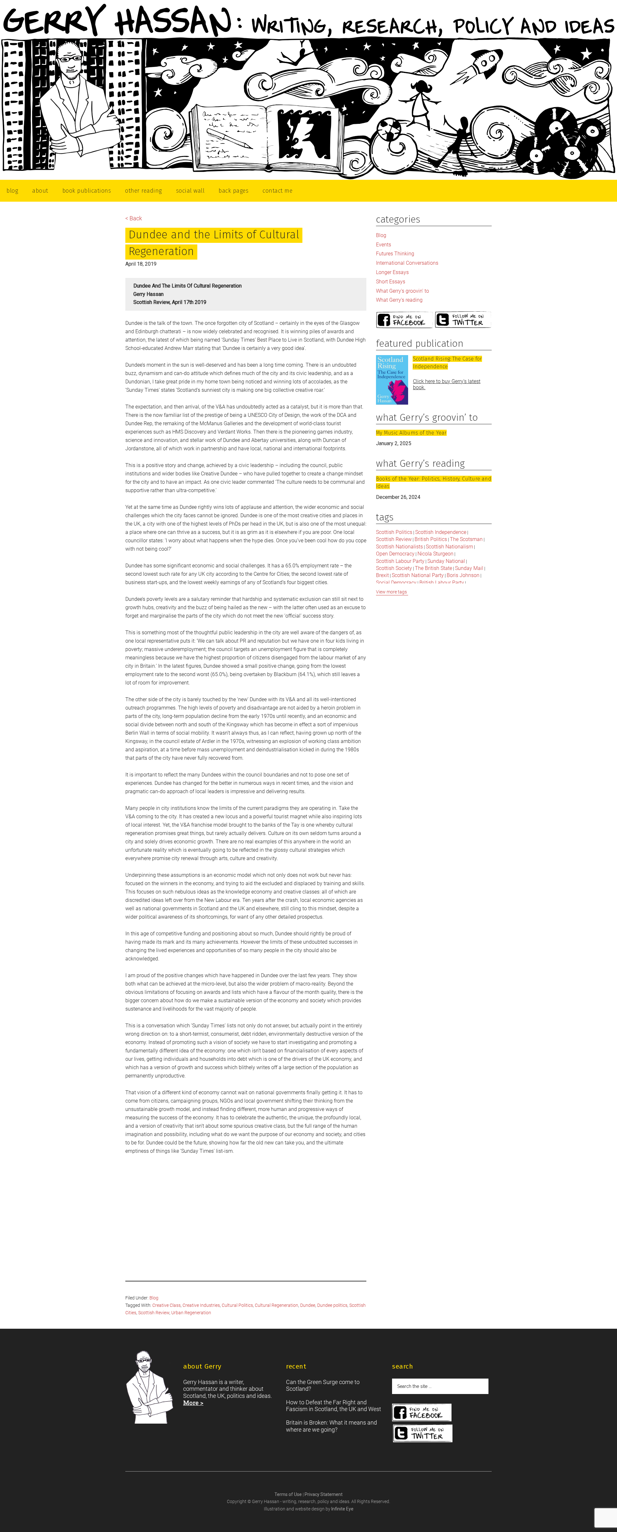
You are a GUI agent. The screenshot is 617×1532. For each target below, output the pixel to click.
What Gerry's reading (399, 300)
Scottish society (394, 568)
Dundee (307, 1305)
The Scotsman (466, 539)
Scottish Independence (440, 532)
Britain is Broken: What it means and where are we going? (331, 1426)
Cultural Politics (237, 1305)
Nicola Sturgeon (435, 554)
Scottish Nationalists (399, 547)
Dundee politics (332, 1305)
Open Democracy (395, 554)
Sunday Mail (469, 568)
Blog (153, 1297)
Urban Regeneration (191, 1312)
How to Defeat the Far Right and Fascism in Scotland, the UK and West (333, 1406)
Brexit (382, 575)
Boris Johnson (463, 575)
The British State (433, 568)
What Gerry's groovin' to (402, 291)
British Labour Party (441, 583)
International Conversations (407, 263)
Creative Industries (201, 1305)
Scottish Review (153, 1312)
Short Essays (390, 282)
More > (193, 1403)
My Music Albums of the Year (411, 433)
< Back (133, 218)
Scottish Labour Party (400, 561)
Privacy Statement (324, 1494)
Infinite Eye (342, 1508)
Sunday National (446, 561)
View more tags (391, 591)
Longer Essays (392, 272)
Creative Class (166, 1305)
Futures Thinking (395, 254)
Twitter (463, 320)
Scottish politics (394, 532)
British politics (431, 539)
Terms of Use (288, 1494)
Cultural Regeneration (276, 1305)
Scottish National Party (418, 575)
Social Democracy (396, 583)
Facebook (404, 320)
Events (383, 245)
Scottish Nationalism (449, 547)
